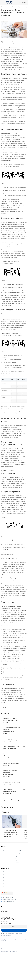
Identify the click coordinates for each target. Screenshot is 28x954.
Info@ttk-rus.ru (4, 911)
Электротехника (7, 856)
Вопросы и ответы (7, 886)
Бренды (18, 853)
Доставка (5, 877)
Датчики (5, 850)
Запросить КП (14, 930)
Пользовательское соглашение (9, 948)
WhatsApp (14, 926)
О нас (4, 871)
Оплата (5, 880)
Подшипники (6, 853)
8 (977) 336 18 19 (22, 2)
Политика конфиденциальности (9, 951)
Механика (5, 859)
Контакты (5, 874)
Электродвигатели (20, 850)
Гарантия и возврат (7, 883)
